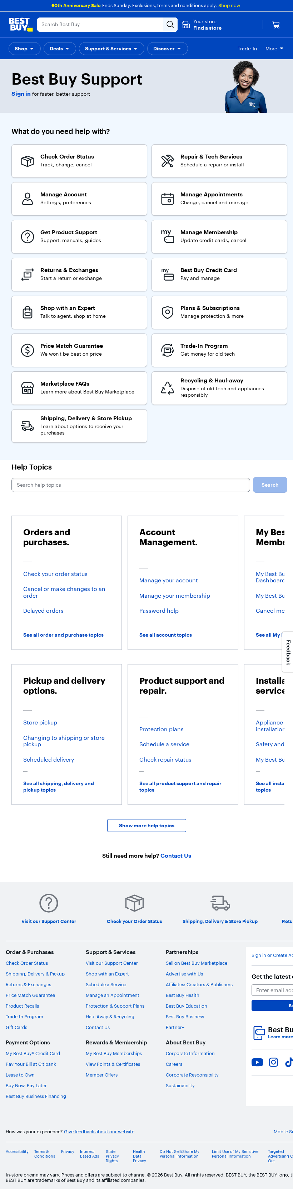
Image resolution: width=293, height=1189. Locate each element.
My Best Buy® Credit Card (33, 1053)
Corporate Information (190, 1053)
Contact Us (98, 1027)
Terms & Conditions (44, 1154)
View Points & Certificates (113, 1064)
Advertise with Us (184, 974)
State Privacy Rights (112, 1156)
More (271, 48)
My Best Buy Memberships (114, 1053)
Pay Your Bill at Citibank (31, 1064)
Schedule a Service (106, 984)
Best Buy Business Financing (36, 1096)
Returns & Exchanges (28, 984)
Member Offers (102, 1075)
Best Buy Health (182, 995)
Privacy (67, 1151)
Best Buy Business (185, 1016)
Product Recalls (22, 1006)
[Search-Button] (170, 24)
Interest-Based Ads (89, 1154)
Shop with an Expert (107, 974)
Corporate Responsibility (192, 1075)
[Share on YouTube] (257, 1062)
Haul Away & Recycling (110, 1016)
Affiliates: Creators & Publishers (199, 984)
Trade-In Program (24, 1016)
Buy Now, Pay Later (26, 1085)
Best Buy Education (186, 1006)
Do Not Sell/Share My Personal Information (179, 1154)
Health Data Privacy (139, 1156)
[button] (202, 24)
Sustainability (180, 1085)
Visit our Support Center (112, 963)
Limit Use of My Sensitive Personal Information (235, 1154)
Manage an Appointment (112, 995)
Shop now (229, 5)
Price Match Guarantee (30, 995)
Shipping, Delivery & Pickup (35, 974)
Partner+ (175, 1027)
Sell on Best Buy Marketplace (196, 963)
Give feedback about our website (99, 1131)
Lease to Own (20, 1075)
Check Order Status (27, 963)
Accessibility (17, 1151)
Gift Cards (16, 1027)
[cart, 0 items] (276, 24)
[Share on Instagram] (273, 1062)
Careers (174, 1064)
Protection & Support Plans (115, 1006)
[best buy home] (21, 24)
